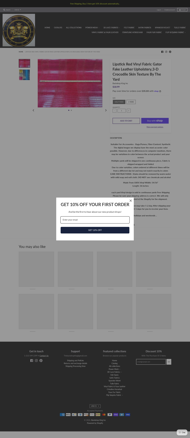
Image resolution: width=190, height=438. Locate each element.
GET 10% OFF (95, 230)
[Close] (131, 201)
